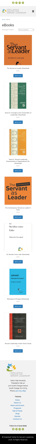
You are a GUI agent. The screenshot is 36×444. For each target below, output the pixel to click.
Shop (17, 414)
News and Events (17, 405)
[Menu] (33, 11)
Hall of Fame (17, 411)
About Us (17, 403)
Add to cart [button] (18, 76)
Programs (17, 408)
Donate (17, 416)
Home (3, 19)
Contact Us (17, 419)
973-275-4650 (20, 391)
